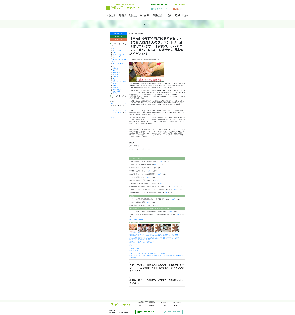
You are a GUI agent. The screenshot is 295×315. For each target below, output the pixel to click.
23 (113, 115)
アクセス (185, 15)
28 (125, 115)
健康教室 (115, 69)
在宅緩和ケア (161, 255)
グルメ (115, 58)
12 (120, 110)
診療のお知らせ (117, 89)
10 (116, 110)
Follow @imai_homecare (136, 219)
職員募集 (162, 253)
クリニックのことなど (135, 253)
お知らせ (115, 52)
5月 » (126, 103)
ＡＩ (114, 48)
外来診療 (150, 253)
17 (115, 112)
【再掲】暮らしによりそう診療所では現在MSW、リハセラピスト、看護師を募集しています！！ (158, 236)
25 (118, 115)
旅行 (114, 78)
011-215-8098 (160, 4)
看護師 (178, 255)
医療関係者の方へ (158, 15)
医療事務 (149, 255)
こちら (162, 161)
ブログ (169, 15)
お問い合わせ (176, 305)
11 (118, 110)
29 (111, 117)
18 (118, 112)
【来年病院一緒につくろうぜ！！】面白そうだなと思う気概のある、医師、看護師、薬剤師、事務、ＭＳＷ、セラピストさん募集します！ (150, 237)
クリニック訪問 (117, 56)
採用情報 (177, 15)
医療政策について (118, 72)
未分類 (115, 83)
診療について (133, 15)
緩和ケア (157, 253)
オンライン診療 (180, 4)
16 (113, 112)
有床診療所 (169, 255)
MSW (130, 255)
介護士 (144, 255)
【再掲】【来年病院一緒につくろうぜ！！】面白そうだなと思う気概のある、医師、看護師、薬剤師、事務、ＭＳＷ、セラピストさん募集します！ (141, 238)
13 (123, 110)
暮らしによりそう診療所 (119, 82)
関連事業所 (122, 15)
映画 (114, 80)
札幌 (174, 255)
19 (120, 112)
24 (116, 115)
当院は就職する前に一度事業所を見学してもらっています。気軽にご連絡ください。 (167, 235)
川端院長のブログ (119, 36)
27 (123, 115)
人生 (114, 67)
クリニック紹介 (112, 15)
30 (113, 117)
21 (125, 112)
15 (111, 112)
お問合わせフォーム (180, 9)
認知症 (115, 93)
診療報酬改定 (116, 91)
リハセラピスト (137, 255)
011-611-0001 (160, 9)
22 (111, 115)
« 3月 (111, 103)
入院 (114, 71)
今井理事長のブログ (135, 248)
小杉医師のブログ (119, 39)
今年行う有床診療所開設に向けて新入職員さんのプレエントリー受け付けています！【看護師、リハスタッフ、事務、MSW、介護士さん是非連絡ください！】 (133, 239)
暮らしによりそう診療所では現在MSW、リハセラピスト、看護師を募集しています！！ (175, 236)
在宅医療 (144, 253)
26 (121, 115)
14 (125, 110)
